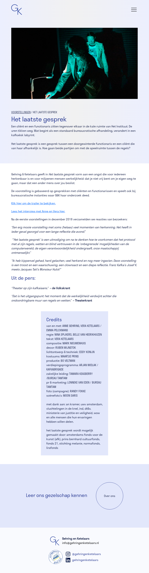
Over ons (109, 496)
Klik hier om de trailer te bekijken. (33, 203)
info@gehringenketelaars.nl (80, 543)
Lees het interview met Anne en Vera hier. (38, 211)
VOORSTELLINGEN (21, 112)
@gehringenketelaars (86, 554)
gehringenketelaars (85, 560)
